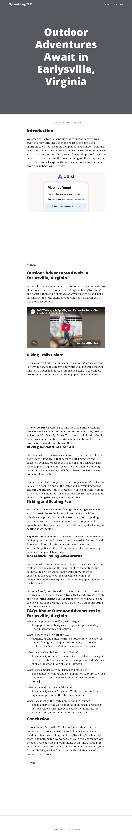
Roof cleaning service (79, 731)
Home (106, 4)
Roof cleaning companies (61, 146)
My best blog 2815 (20, 4)
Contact (118, 4)
